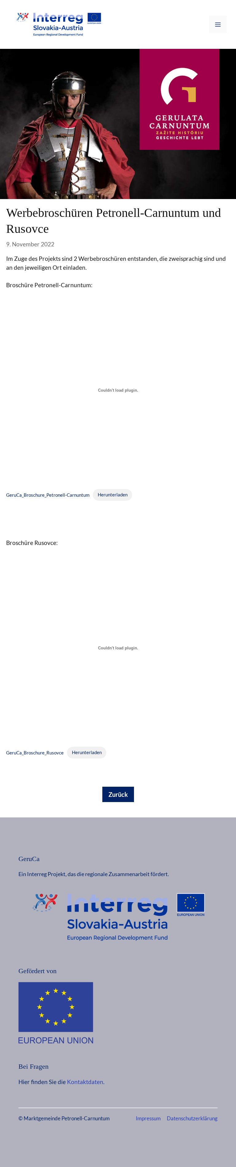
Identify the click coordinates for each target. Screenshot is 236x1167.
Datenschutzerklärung (192, 1118)
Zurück (118, 794)
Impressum (148, 1118)
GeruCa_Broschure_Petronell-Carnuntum (47, 494)
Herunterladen (113, 494)
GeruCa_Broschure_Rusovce (35, 752)
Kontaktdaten (85, 1081)
